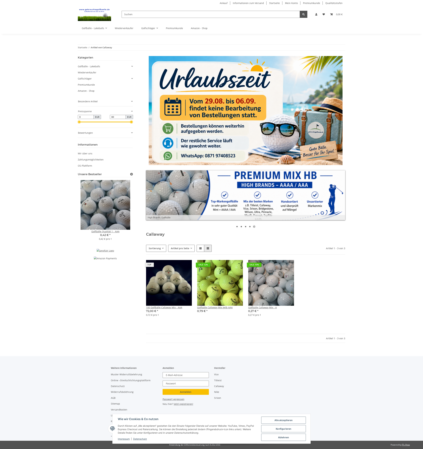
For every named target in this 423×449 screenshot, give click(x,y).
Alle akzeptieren (283, 420)
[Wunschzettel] (323, 14)
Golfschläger (85, 78)
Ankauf (224, 3)
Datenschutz (118, 386)
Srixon (217, 397)
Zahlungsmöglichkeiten (91, 159)
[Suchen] (303, 14)
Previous (86, 212)
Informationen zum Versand (248, 3)
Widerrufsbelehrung (122, 392)
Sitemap (115, 403)
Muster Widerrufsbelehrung (126, 374)
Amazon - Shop (86, 90)
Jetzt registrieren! (183, 404)
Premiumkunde (311, 3)
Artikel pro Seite (180, 248)
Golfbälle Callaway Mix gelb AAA (215, 307)
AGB (113, 397)
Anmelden (185, 391)
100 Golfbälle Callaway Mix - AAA (164, 307)
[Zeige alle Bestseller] (131, 174)
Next (124, 212)
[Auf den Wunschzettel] (186, 265)
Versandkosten (119, 409)
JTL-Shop (406, 444)
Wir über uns (85, 153)
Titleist (218, 380)
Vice (216, 374)
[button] (316, 14)
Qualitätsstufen (334, 3)
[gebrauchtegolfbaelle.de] (94, 14)
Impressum (124, 438)
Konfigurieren (283, 428)
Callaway (219, 386)
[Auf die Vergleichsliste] (177, 265)
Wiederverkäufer (87, 72)
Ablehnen (283, 437)
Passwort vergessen (173, 399)
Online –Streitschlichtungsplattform (131, 380)
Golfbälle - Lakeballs (89, 66)
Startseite (274, 3)
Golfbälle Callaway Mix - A (262, 307)
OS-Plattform (85, 165)
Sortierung (155, 248)
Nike (216, 392)
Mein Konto (291, 3)
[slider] (79, 122)
